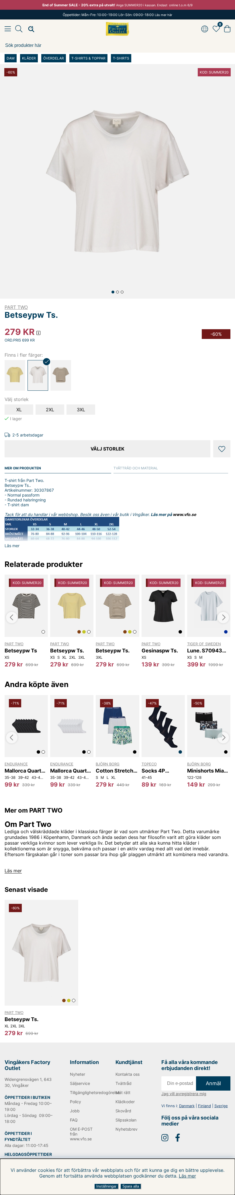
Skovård (123, 1110)
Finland (204, 1105)
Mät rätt (122, 1092)
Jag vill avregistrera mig (183, 1093)
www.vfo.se (184, 514)
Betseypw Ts (21, 651)
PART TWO (16, 307)
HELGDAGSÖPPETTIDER (28, 1154)
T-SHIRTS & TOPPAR (88, 58)
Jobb (75, 1110)
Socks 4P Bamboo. (153, 771)
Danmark (187, 1105)
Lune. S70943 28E (204, 651)
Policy (75, 1101)
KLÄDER (29, 58)
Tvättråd (123, 1083)
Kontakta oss (127, 1074)
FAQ (74, 1119)
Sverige (221, 1105)
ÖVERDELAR (53, 58)
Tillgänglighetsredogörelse (85, 1092)
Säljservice (80, 1083)
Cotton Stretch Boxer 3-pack (114, 771)
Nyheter (77, 1074)
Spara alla (130, 1186)
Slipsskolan (125, 1119)
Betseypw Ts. (67, 651)
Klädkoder (125, 1101)
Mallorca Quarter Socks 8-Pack (25, 771)
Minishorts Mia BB (205, 771)
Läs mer (187, 1176)
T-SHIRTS (121, 58)
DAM (11, 58)
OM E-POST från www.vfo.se (81, 1134)
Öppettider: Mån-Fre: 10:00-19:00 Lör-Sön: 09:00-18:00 (117, 15)
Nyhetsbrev (126, 1129)
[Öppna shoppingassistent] (29, 29)
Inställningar (106, 1186)
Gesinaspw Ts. (160, 651)
